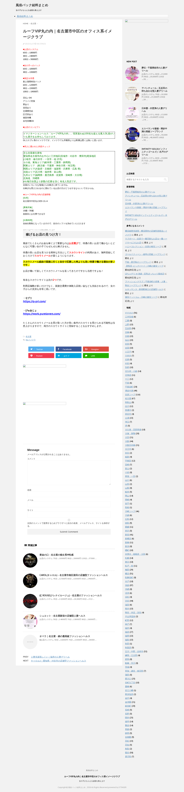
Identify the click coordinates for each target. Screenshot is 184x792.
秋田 (127, 643)
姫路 (127, 457)
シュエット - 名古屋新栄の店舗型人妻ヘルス (62, 615)
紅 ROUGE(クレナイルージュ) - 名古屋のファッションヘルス (71, 595)
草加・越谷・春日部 (134, 671)
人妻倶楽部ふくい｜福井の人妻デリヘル (50, 656)
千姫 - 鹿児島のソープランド (138, 262)
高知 (127, 745)
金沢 (127, 698)
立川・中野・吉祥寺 (134, 651)
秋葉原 (128, 647)
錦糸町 (128, 706)
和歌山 (128, 402)
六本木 (128, 355)
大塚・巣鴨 (130, 433)
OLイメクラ (31, 340)
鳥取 (127, 748)
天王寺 (128, 449)
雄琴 (127, 721)
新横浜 (128, 538)
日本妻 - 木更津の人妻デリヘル (139, 203)
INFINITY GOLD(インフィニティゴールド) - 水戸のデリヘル (155, 151)
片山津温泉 (130, 616)
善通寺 (128, 410)
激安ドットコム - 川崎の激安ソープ (141, 297)
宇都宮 (128, 460)
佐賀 (127, 344)
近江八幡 (129, 690)
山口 (127, 480)
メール (30, 500)
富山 (127, 468)
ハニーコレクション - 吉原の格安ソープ (143, 246)
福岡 (127, 636)
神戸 (127, 624)
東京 (127, 562)
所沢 (127, 530)
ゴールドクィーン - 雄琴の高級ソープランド (145, 254)
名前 (29, 490)
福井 (127, 628)
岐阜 (127, 492)
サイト (30, 510)
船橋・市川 (130, 663)
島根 (127, 507)
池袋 (127, 585)
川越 (127, 515)
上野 (127, 324)
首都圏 (128, 737)
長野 (127, 713)
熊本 (127, 608)
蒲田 (127, 675)
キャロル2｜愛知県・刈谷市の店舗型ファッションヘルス (58, 660)
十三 (127, 379)
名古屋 (28, 336)
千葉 (127, 383)
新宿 (127, 534)
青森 (127, 729)
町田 (127, 620)
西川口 (128, 678)
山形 (127, 484)
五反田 (128, 328)
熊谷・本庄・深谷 (133, 612)
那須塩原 (129, 694)
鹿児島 (128, 756)
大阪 (127, 441)
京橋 (127, 332)
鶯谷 (127, 752)
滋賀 (127, 604)
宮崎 (127, 464)
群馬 (127, 659)
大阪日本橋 (130, 445)
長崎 (127, 710)
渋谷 (127, 601)
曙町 (127, 550)
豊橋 (127, 686)
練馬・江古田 (131, 655)
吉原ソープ (130, 394)
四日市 (128, 414)
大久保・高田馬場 (133, 429)
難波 (127, 725)
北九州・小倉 (131, 371)
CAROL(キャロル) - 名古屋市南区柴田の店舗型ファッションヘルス (74, 575)
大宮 (127, 437)
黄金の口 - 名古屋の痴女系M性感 (56, 554)
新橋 (127, 542)
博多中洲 (129, 390)
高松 (127, 741)
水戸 (127, 581)
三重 (127, 320)
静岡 (127, 733)
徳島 (127, 523)
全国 (127, 348)
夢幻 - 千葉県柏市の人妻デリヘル (140, 192)
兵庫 (127, 359)
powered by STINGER (117, 787)
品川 (127, 406)
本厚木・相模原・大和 (135, 554)
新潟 (127, 546)
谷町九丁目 (130, 682)
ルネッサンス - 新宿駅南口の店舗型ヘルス (144, 289)
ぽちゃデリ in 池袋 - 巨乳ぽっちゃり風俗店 (144, 273)
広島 (127, 519)
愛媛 (127, 527)
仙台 (127, 340)
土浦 (127, 418)
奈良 (127, 453)
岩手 (127, 503)
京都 (127, 336)
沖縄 (127, 589)
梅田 (127, 569)
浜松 (127, 597)
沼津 (127, 593)
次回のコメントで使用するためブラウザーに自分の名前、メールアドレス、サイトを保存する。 (68, 524)
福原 (127, 632)
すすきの (129, 313)
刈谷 (127, 363)
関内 (127, 717)
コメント (31, 458)
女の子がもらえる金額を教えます (92, 781)
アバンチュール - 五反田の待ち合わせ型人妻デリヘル (154, 89)
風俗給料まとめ (25, 16)
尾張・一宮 (130, 476)
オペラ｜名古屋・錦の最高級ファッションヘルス (65, 636)
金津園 (128, 702)
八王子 (128, 351)
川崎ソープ (130, 511)
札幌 (127, 558)
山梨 (127, 488)
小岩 (127, 472)
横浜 (127, 573)
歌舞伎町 (129, 577)
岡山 (127, 495)
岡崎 (127, 499)
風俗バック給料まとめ (32, 5)
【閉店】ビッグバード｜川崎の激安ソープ (144, 266)
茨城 (127, 667)
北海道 (128, 375)
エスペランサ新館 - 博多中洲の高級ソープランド (154, 130)
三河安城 (129, 316)
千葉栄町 (129, 386)
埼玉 (127, 422)
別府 (127, 367)
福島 (127, 639)
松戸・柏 (129, 566)
